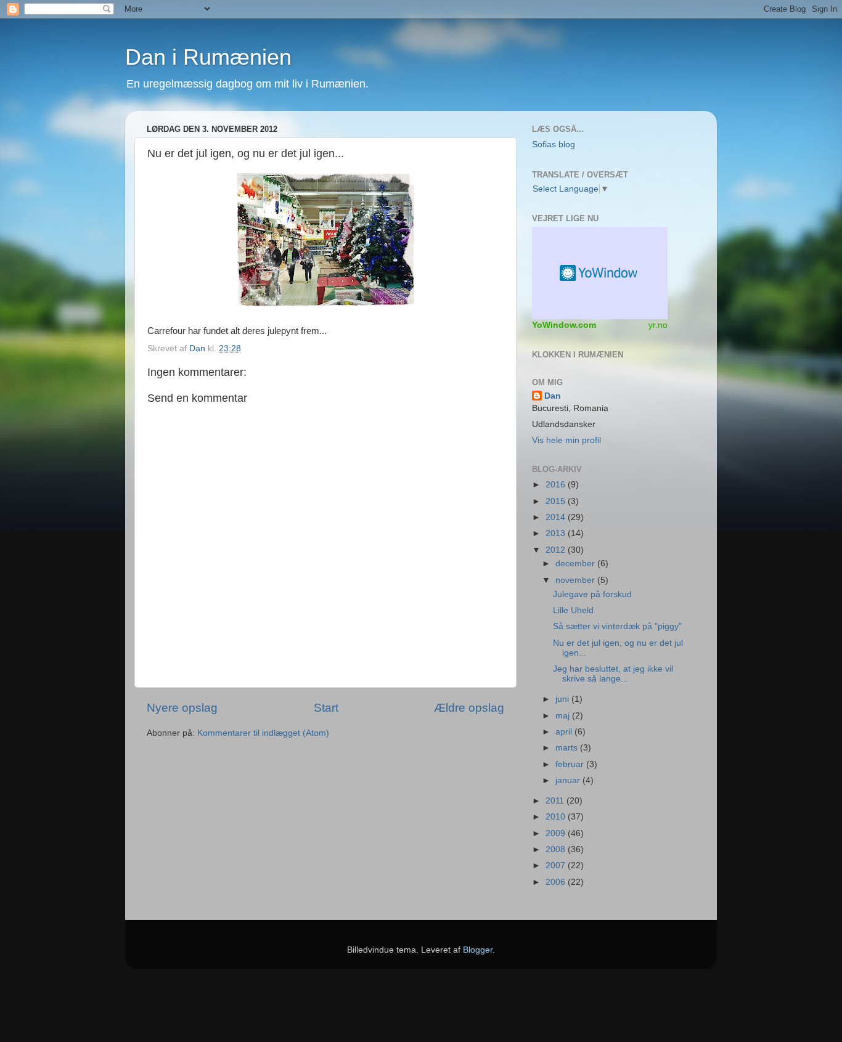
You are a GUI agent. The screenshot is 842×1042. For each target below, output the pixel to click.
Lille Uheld (573, 610)
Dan (198, 348)
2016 (557, 484)
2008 (557, 849)
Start (326, 707)
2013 (557, 533)
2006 (557, 882)
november (576, 580)
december (576, 563)
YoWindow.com (564, 325)
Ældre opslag (469, 707)
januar (568, 780)
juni (563, 699)
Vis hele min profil (566, 440)
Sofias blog (553, 144)
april (564, 731)
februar (570, 764)
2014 (557, 517)
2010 (557, 816)
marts (567, 747)
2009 (557, 833)
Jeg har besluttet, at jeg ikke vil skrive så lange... (613, 673)
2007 (557, 865)
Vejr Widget (600, 273)
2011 (556, 800)
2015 (557, 501)
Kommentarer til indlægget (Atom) (263, 733)
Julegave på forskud (592, 594)
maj (563, 715)
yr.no (658, 325)
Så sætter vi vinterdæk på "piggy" (617, 626)
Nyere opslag (182, 707)
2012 (557, 550)
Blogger (478, 949)
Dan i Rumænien (208, 57)
